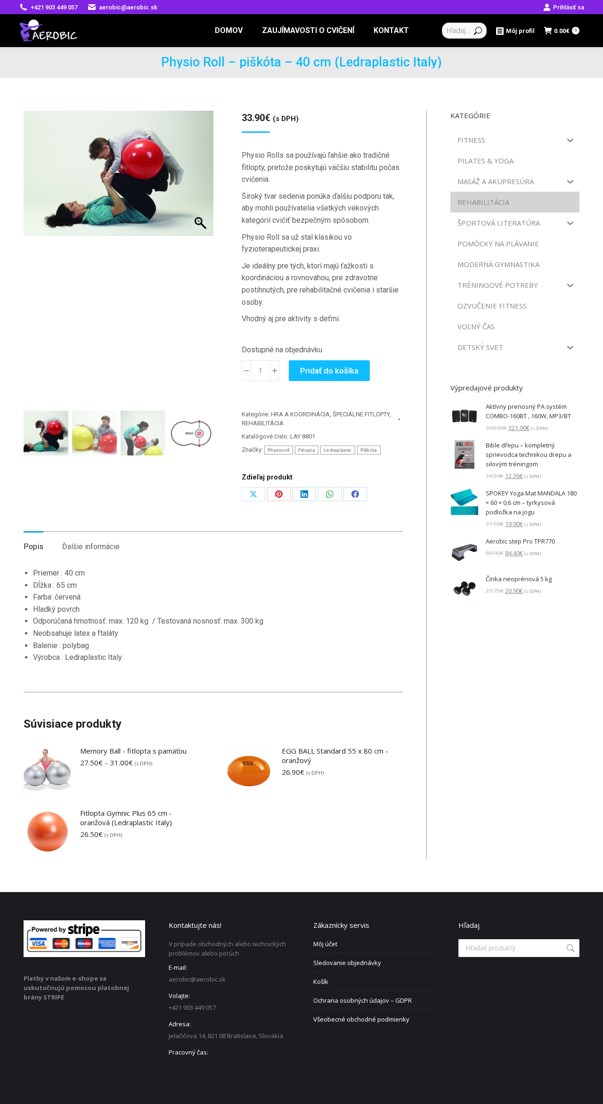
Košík (320, 981)
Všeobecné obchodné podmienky (361, 1019)
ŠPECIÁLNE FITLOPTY (361, 414)
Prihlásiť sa (568, 7)
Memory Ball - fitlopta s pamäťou (133, 750)
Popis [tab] (33, 546)
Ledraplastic (338, 450)
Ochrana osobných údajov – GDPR (362, 1000)
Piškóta (368, 450)
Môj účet (325, 944)
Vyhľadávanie (569, 948)
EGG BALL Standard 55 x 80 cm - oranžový (335, 755)
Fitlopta (306, 450)
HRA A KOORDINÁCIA (300, 414)
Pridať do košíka (329, 370)
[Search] (478, 31)
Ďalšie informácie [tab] (91, 546)
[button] (197, 270)
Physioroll (279, 450)
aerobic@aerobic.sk (128, 7)
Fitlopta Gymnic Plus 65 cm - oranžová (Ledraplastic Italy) (126, 817)
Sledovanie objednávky (347, 962)
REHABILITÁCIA (263, 423)
